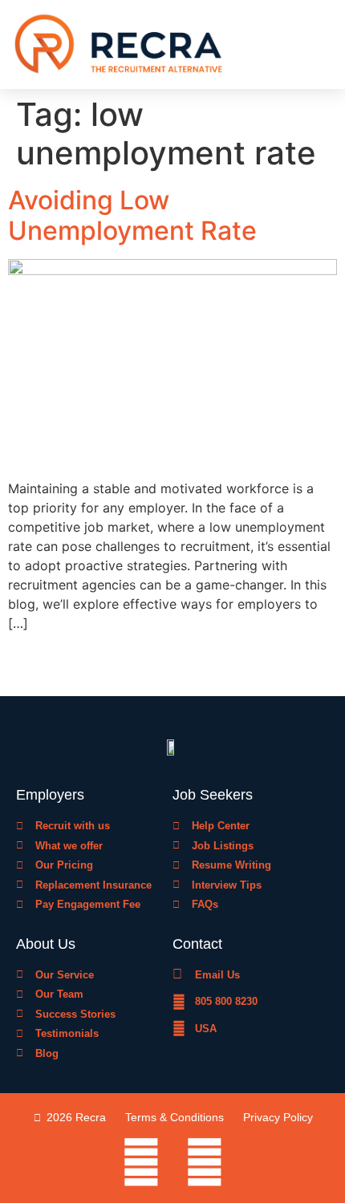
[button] (325, 45)
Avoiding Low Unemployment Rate (132, 215)
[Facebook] (141, 1162)
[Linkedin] (205, 1162)
